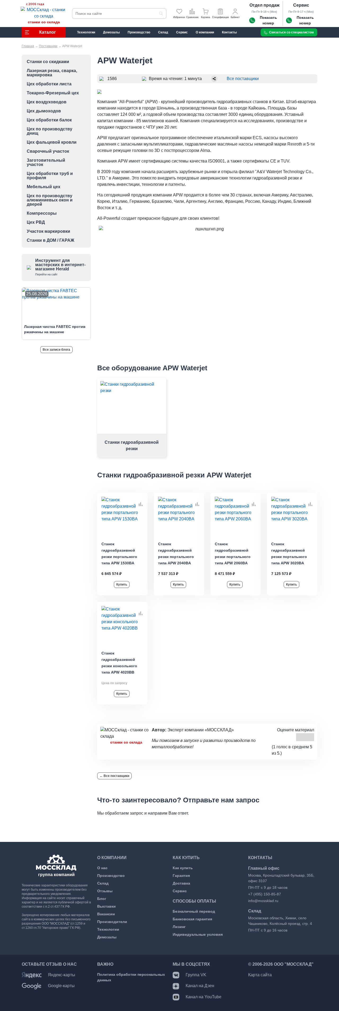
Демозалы (107, 937)
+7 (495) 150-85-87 (264, 894)
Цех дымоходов (44, 111)
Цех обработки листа (49, 84)
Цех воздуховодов (46, 102)
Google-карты (61, 985)
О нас (102, 868)
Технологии (108, 929)
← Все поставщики (114, 776)
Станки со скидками (48, 62)
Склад (103, 883)
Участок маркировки (48, 231)
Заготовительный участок (46, 162)
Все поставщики (243, 78)
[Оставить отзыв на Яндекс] (32, 975)
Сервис (301, 5)
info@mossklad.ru (263, 901)
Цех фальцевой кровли (52, 142)
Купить (121, 584)
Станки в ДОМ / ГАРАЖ (50, 240)
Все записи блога (56, 349)
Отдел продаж (264, 5)
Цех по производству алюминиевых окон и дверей (50, 200)
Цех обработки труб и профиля (50, 176)
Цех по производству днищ (49, 131)
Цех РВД (36, 222)
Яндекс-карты (61, 975)
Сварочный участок (48, 151)
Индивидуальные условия (198, 934)
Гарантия (181, 875)
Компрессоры (42, 213)
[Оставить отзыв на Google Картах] (32, 985)
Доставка (181, 883)
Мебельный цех (43, 187)
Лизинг (179, 927)
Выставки (106, 906)
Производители (112, 922)
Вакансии (106, 914)
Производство (111, 875)
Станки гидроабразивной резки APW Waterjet (174, 475)
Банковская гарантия (192, 919)
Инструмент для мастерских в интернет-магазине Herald (60, 267)
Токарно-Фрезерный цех (53, 93)
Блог (101, 898)
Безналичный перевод (194, 911)
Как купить (183, 868)
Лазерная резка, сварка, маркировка (52, 73)
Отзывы (105, 891)
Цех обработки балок (49, 120)
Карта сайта (260, 975)
